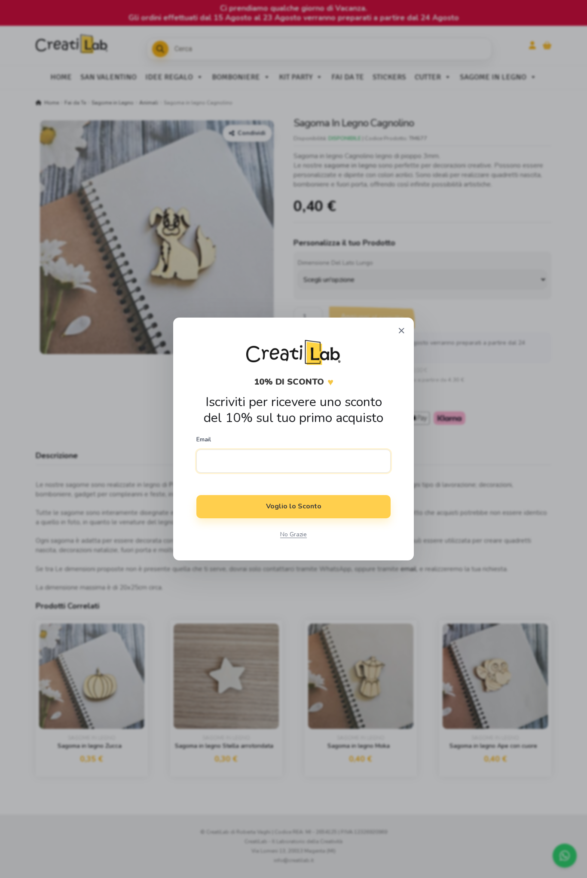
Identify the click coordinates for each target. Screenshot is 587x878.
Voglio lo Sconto (293, 506)
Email (203, 440)
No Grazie (293, 534)
